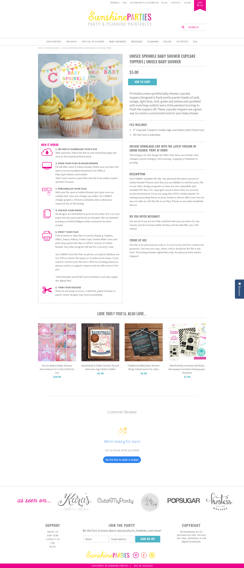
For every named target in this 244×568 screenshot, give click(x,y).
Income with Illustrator (144, 2)
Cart (200, 2)
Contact (176, 2)
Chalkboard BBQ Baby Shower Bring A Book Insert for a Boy (144, 367)
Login (187, 2)
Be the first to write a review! (122, 459)
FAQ (125, 2)
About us (52, 531)
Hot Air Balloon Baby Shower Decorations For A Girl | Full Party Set (57, 369)
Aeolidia (148, 565)
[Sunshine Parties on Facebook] (144, 557)
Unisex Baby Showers (52, 48)
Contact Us (53, 539)
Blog (165, 2)
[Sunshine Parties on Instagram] (152, 557)
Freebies (114, 2)
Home (40, 48)
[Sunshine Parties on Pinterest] (136, 557)
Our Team (52, 535)
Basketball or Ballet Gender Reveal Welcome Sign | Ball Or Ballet (100, 367)
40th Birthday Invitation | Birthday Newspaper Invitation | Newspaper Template (187, 369)
